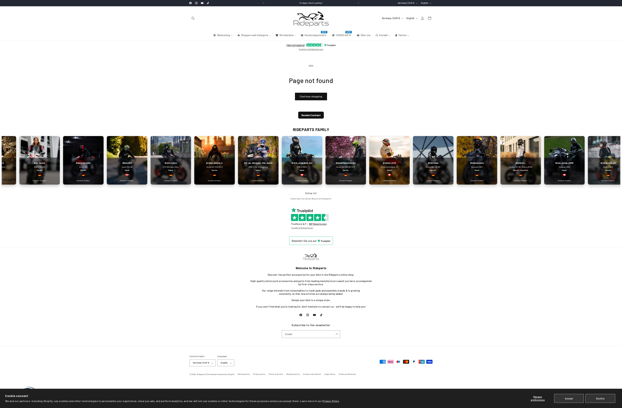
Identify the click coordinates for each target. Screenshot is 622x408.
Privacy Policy (330, 400)
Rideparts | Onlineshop (207, 374)
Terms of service (276, 374)
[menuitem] (223, 35)
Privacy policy (259, 374)
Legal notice (329, 374)
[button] (193, 18)
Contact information (312, 374)
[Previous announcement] (263, 3)
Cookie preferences (347, 374)
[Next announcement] (358, 3)
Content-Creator (27, 181)
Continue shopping (311, 96)
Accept (569, 398)
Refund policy (244, 374)
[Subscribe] (336, 334)
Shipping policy (293, 374)
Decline (600, 398)
